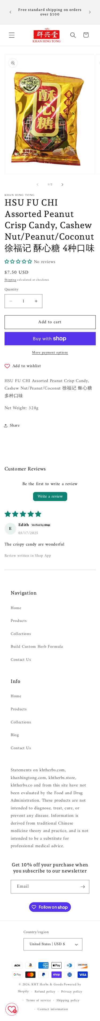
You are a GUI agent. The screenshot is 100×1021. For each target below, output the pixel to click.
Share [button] (15, 425)
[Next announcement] (90, 12)
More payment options (50, 352)
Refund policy (45, 992)
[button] (11, 34)
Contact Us (21, 659)
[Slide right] (62, 185)
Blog (15, 735)
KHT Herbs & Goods (47, 984)
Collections (21, 634)
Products (19, 621)
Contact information (53, 1009)
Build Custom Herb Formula (37, 646)
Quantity (12, 290)
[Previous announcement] (10, 12)
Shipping (10, 279)
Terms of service (38, 1000)
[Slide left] (37, 185)
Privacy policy (71, 992)
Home (16, 608)
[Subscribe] (82, 887)
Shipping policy (68, 1000)
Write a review (50, 496)
